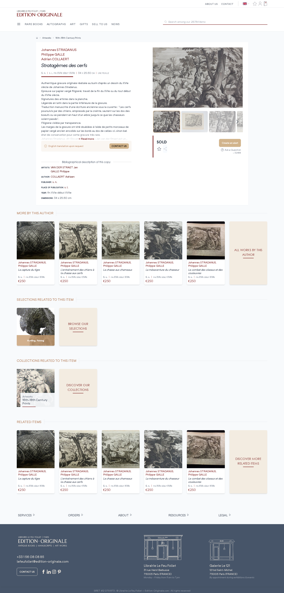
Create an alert (230, 142)
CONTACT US (119, 146)
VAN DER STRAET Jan (64, 167)
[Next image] (238, 77)
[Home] (37, 38)
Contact (227, 3)
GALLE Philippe (60, 171)
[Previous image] (157, 77)
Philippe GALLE (53, 54)
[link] (248, 461)
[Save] (159, 149)
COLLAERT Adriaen (63, 176)
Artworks (46, 37)
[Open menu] (19, 24)
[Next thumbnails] (237, 121)
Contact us (27, 571)
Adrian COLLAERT (55, 59)
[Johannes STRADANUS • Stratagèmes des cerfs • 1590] (166, 121)
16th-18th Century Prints (68, 37)
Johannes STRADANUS (59, 50)
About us (211, 3)
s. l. (66, 187)
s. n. (55, 182)
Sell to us (99, 24)
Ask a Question (233, 149)
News (115, 24)
